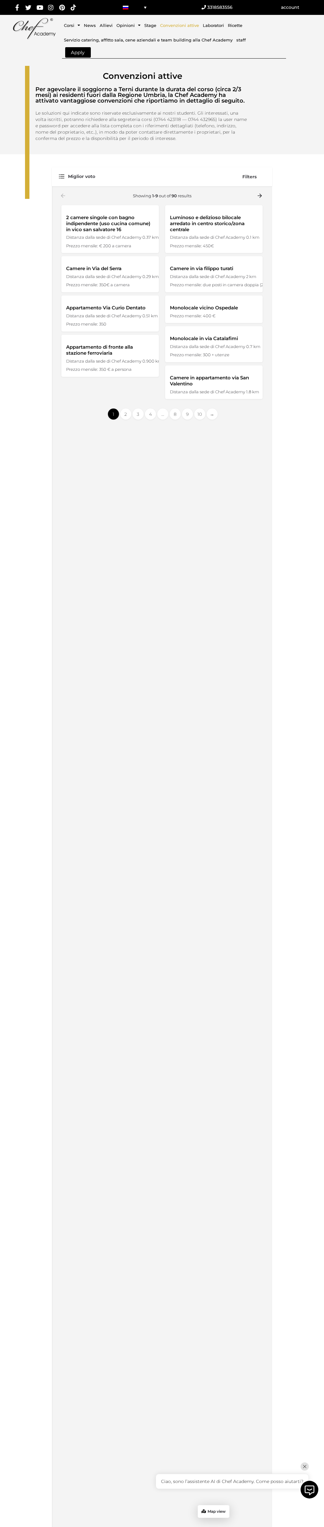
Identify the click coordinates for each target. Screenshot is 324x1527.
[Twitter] (28, 7)
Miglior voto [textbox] (81, 176)
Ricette (235, 25)
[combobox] (121, 176)
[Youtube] (39, 7)
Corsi (69, 25)
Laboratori (213, 25)
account (290, 7)
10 (199, 414)
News (90, 25)
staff (241, 39)
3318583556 (219, 7)
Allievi (106, 25)
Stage (150, 25)
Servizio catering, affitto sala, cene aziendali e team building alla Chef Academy (148, 39)
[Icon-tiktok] (73, 7)
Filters (249, 177)
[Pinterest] (62, 7)
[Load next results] (260, 196)
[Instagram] (51, 7)
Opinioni (125, 25)
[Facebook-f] (17, 7)
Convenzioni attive (179, 25)
